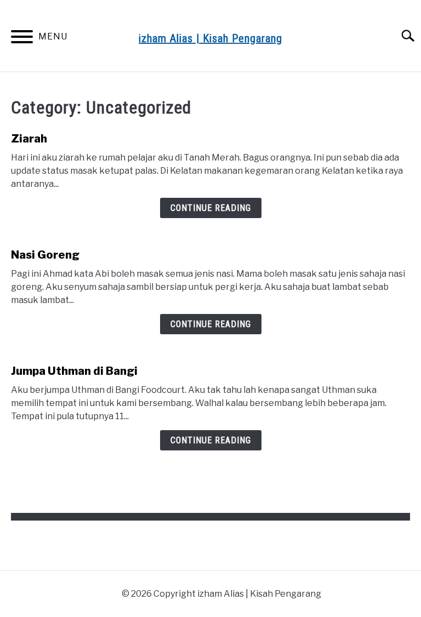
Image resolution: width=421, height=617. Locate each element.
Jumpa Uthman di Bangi (74, 371)
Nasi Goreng (45, 254)
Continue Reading (210, 208)
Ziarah (29, 138)
